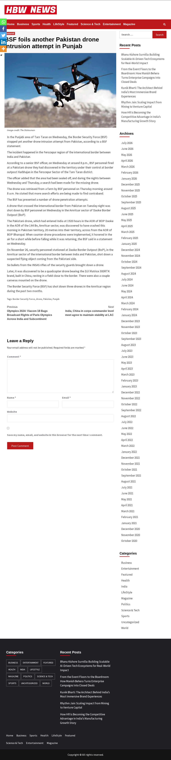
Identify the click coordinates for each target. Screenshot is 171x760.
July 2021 (126, 487)
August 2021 (128, 481)
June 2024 (127, 285)
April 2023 (127, 368)
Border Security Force (24, 299)
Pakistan (47, 299)
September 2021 (131, 475)
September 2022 (131, 410)
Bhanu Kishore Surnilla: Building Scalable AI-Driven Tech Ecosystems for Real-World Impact (142, 59)
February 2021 (129, 517)
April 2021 (127, 505)
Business (23, 24)
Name (11, 397)
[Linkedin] (3, 42)
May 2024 (126, 291)
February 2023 (129, 380)
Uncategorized (130, 622)
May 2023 (126, 362)
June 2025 (127, 214)
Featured (72, 24)
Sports (36, 24)
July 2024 (126, 279)
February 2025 (129, 238)
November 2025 (130, 190)
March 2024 (127, 303)
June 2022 (127, 428)
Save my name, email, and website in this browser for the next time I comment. (55, 435)
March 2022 (127, 446)
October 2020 (129, 541)
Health (47, 24)
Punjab (56, 299)
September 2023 (131, 339)
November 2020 (130, 535)
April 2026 (127, 160)
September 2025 (131, 202)
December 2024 (130, 250)
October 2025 (129, 196)
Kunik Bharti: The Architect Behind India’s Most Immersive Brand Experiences (141, 92)
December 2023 (130, 321)
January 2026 (129, 178)
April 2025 (127, 226)
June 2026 (127, 149)
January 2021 (129, 523)
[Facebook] (3, 28)
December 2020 (130, 529)
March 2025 (127, 232)
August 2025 (128, 208)
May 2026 (126, 155)
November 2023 (130, 327)
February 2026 (129, 172)
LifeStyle (58, 24)
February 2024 (129, 309)
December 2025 (130, 184)
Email (66, 397)
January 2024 (129, 315)
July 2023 (126, 351)
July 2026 (126, 143)
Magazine (129, 24)
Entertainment (112, 24)
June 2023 (127, 357)
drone (39, 299)
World (124, 628)
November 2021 (130, 464)
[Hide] (1, 55)
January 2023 (129, 386)
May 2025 (126, 220)
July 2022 (126, 422)
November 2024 (130, 256)
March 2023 (127, 374)
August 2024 (128, 273)
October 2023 (129, 333)
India (124, 586)
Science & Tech (90, 24)
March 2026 (127, 166)
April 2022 (127, 440)
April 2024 (127, 297)
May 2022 (126, 434)
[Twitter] (3, 35)
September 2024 (131, 267)
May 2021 (126, 499)
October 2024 (129, 262)
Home (11, 24)
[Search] (164, 24)
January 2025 (129, 244)
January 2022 (129, 452)
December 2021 (130, 457)
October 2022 (129, 404)
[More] (3, 48)
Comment (14, 356)
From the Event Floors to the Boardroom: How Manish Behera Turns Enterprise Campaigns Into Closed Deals (140, 75)
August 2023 (128, 345)
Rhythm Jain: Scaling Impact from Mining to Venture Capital (141, 104)
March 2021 (127, 511)
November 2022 (130, 398)
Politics (125, 604)
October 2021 (129, 469)
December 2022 (130, 392)
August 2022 (128, 416)
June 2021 (127, 493)
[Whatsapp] (3, 22)
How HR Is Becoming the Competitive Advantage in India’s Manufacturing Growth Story (141, 117)
